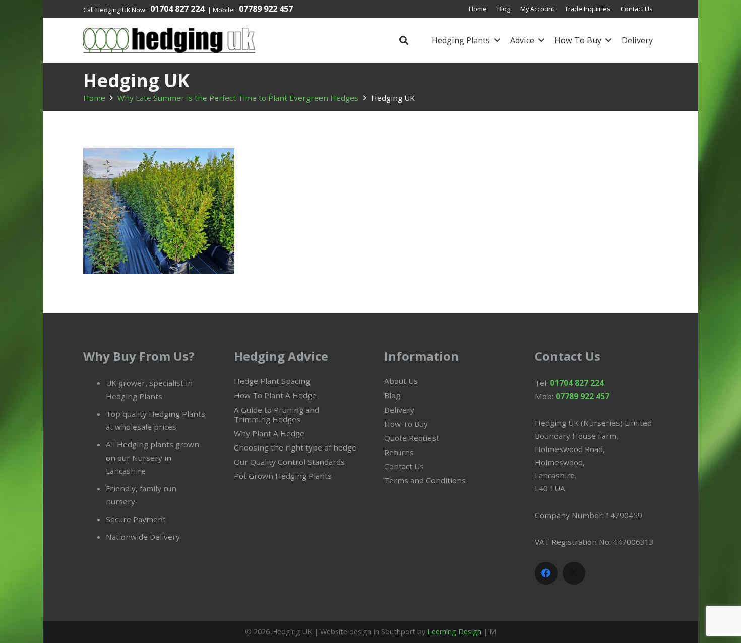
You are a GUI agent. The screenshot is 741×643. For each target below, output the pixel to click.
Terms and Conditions (425, 480)
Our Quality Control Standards (289, 462)
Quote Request (411, 438)
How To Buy (406, 424)
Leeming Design (454, 631)
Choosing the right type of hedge (295, 447)
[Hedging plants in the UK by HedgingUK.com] (169, 40)
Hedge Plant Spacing (272, 381)
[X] (574, 573)
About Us (401, 381)
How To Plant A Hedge (275, 395)
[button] (404, 40)
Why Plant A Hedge (269, 433)
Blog (392, 395)
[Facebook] (546, 573)
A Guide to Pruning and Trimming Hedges (276, 414)
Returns (399, 452)
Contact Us (404, 466)
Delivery (399, 410)
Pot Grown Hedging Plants (283, 476)
